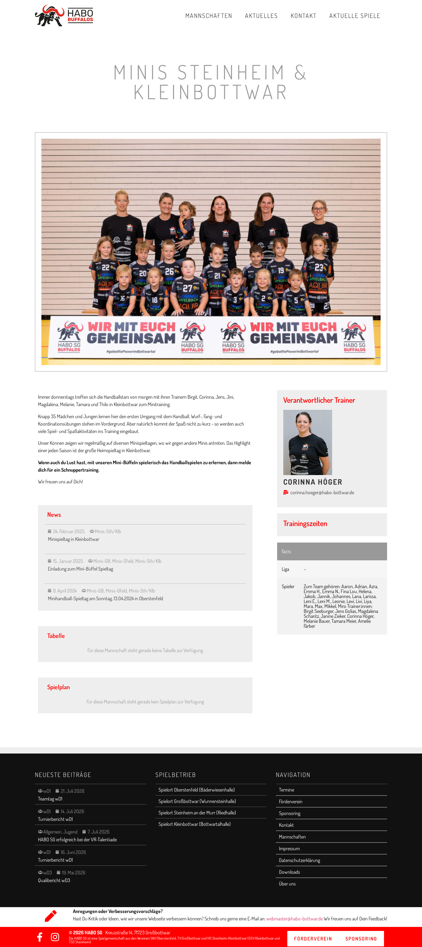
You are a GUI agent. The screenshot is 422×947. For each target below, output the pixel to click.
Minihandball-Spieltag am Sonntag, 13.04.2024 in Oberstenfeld (106, 598)
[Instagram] (55, 937)
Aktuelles (261, 15)
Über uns (287, 884)
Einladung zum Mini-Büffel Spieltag (80, 569)
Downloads (289, 872)
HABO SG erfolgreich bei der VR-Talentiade (77, 839)
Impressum (289, 848)
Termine (286, 790)
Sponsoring (289, 813)
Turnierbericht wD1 (55, 819)
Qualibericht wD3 (54, 880)
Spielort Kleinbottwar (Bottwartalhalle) (194, 824)
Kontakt (304, 15)
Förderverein (290, 801)
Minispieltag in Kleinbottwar (73, 539)
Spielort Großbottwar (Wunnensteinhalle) (197, 801)
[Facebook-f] (39, 937)
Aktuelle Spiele (355, 15)
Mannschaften (208, 15)
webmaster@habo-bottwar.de (295, 918)
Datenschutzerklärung (299, 860)
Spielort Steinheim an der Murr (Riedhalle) (197, 812)
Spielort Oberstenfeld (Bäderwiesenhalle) (196, 790)
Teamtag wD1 (50, 799)
